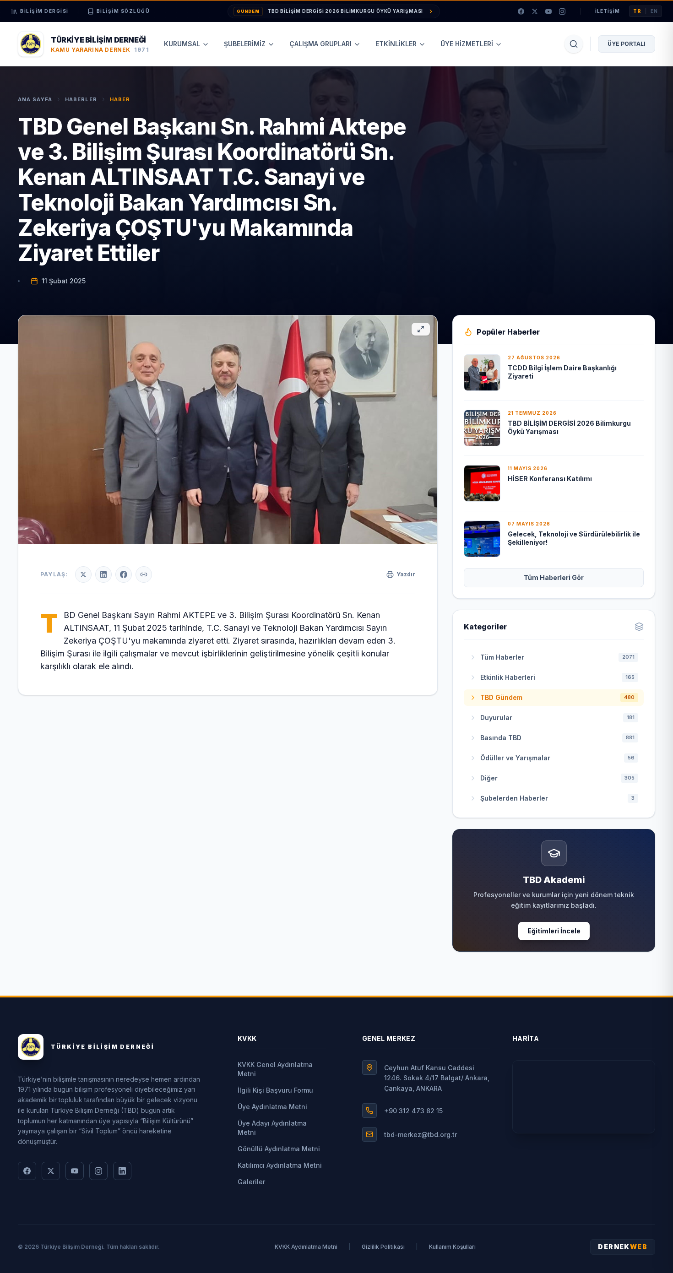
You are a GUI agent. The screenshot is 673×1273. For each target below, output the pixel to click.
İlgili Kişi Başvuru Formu (275, 1090)
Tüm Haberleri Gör (554, 577)
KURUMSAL (182, 44)
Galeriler (251, 1182)
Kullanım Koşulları (452, 1246)
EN (654, 11)
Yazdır (405, 574)
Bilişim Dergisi (44, 11)
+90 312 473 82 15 (413, 1111)
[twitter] (535, 11)
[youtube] (548, 11)
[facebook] (521, 11)
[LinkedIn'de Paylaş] (103, 574)
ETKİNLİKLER (396, 44)
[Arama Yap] (573, 44)
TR (637, 11)
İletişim (607, 11)
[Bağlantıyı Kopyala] (144, 574)
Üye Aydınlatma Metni (272, 1106)
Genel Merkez (388, 1038)
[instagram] (562, 11)
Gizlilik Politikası (383, 1246)
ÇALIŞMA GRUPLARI (320, 44)
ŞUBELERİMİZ (245, 44)
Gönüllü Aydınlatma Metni (279, 1149)
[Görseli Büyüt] (421, 329)
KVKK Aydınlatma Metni (306, 1246)
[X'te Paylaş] (83, 574)
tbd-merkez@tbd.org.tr (420, 1134)
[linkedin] (122, 1171)
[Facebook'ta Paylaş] (123, 574)
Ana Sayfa (35, 99)
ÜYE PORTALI (627, 43)
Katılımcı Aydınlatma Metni (280, 1165)
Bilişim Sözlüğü (123, 11)
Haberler (81, 99)
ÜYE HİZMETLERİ (466, 44)
